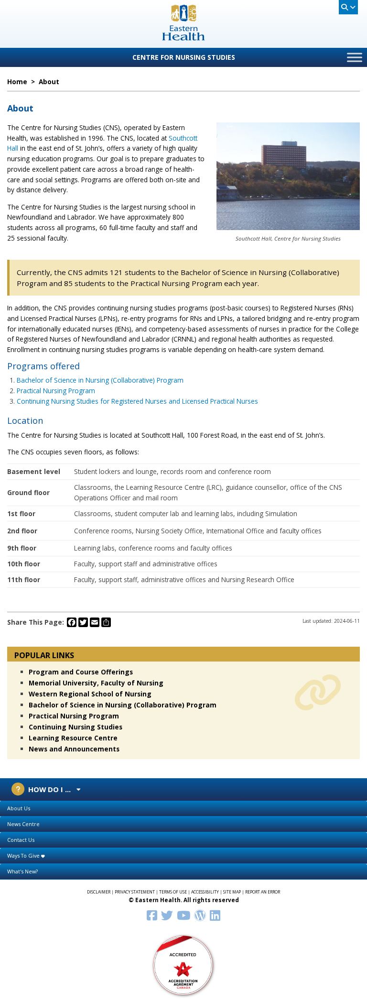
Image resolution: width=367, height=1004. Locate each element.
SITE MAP (232, 892)
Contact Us (20, 839)
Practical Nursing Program (56, 390)
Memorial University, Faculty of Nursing (96, 682)
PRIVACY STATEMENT (135, 892)
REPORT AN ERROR (262, 892)
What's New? (22, 871)
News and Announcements (74, 748)
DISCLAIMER (98, 892)
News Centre (23, 823)
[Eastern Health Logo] (183, 37)
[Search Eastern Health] (348, 7)
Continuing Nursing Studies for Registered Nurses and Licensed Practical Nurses (137, 401)
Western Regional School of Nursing (90, 693)
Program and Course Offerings (81, 671)
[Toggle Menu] (354, 57)
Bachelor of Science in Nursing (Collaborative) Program (100, 380)
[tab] (183, 808)
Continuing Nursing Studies (75, 726)
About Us (18, 808)
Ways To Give (24, 855)
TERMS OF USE (173, 892)
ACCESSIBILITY (205, 892)
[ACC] (183, 964)
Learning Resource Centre (73, 737)
